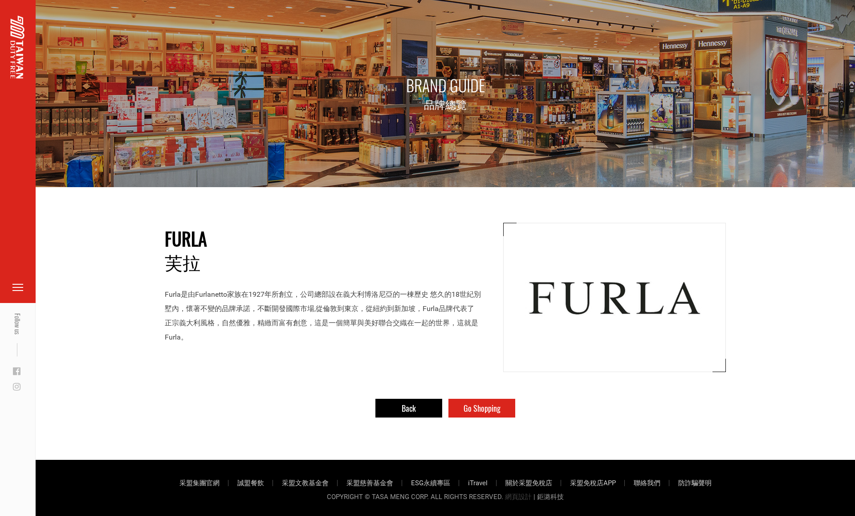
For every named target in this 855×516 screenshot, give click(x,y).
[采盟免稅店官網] (18, 47)
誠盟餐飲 (250, 483)
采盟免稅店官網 (53, 28)
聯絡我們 (647, 483)
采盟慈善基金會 (369, 483)
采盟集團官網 (199, 483)
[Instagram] (16, 387)
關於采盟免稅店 (528, 483)
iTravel (478, 483)
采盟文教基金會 (305, 483)
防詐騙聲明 (695, 483)
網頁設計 (518, 497)
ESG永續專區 (430, 483)
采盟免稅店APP (593, 483)
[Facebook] (16, 372)
